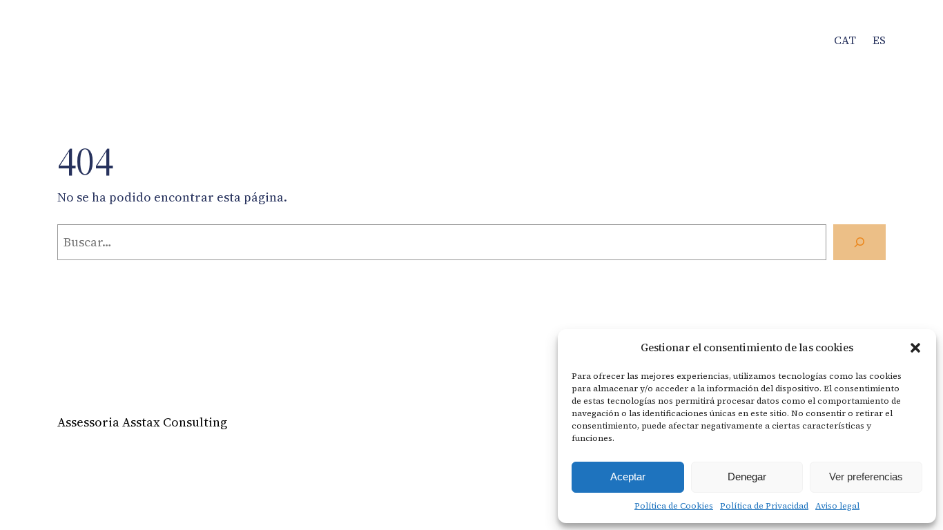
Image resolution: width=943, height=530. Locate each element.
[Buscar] (859, 242)
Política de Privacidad (764, 505)
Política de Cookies (673, 505)
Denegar (747, 476)
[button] (915, 348)
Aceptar (627, 476)
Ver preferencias (866, 476)
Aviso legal (837, 505)
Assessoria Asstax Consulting (142, 422)
